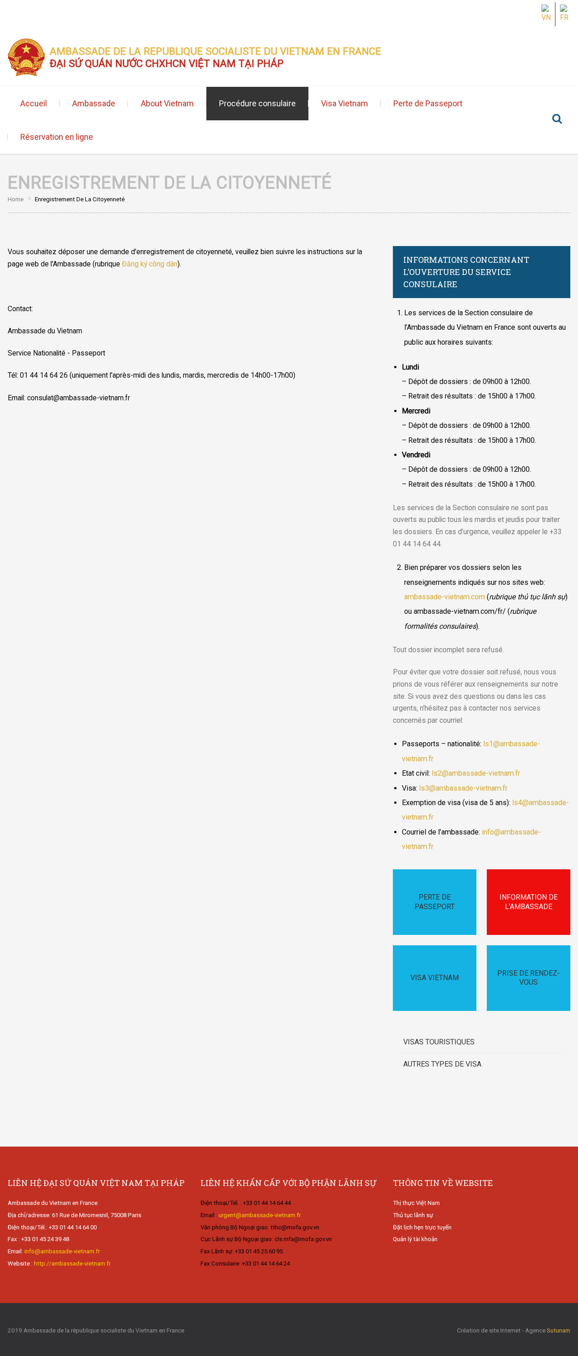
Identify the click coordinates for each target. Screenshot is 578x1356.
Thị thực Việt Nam (416, 1203)
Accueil (33, 103)
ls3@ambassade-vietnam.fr (462, 788)
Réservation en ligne (56, 137)
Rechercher (556, 120)
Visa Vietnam (344, 103)
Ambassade (93, 103)
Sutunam (558, 1330)
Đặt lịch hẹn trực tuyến (422, 1227)
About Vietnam (167, 103)
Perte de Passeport (427, 103)
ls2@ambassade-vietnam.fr (476, 773)
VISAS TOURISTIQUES (439, 1042)
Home (15, 199)
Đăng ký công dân (149, 264)
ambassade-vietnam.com (444, 597)
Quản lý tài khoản (415, 1239)
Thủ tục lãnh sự (413, 1215)
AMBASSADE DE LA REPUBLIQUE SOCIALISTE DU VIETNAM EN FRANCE (215, 57)
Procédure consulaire (257, 103)
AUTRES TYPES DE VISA (442, 1064)
